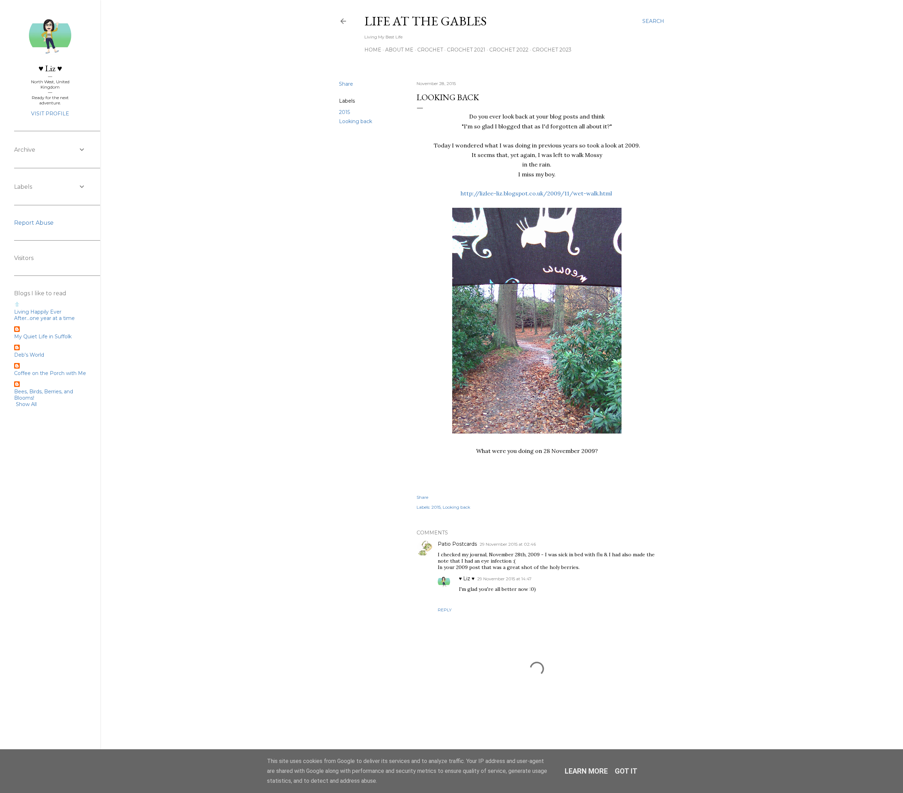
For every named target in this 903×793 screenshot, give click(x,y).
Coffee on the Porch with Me (50, 373)
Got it (626, 771)
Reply (445, 609)
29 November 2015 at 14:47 (504, 578)
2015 (344, 112)
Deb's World (29, 355)
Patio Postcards (457, 544)
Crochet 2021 (466, 50)
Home (372, 50)
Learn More (586, 771)
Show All (26, 404)
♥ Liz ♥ (466, 578)
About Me (399, 50)
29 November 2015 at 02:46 (508, 544)
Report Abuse (34, 222)
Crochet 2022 (508, 50)
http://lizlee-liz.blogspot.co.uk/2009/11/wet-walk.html (536, 193)
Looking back (355, 121)
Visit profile (50, 113)
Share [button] (346, 84)
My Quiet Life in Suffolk (43, 336)
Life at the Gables (425, 21)
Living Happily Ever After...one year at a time (44, 315)
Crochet (430, 50)
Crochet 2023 (551, 50)
